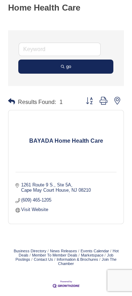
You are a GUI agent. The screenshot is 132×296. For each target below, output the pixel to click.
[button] (11, 102)
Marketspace (92, 255)
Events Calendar (95, 251)
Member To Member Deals (54, 255)
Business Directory (30, 251)
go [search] (68, 66)
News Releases (63, 251)
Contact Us (43, 259)
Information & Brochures (77, 259)
